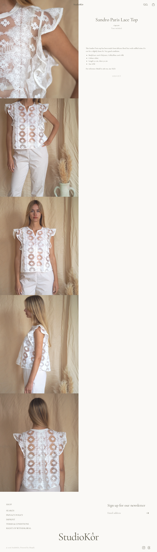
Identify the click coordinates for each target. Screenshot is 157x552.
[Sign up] (147, 513)
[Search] (144, 4)
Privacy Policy (14, 515)
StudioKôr (15, 547)
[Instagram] (144, 548)
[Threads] (149, 548)
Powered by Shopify (27, 547)
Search (10, 510)
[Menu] (3, 4)
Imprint (10, 519)
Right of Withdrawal (18, 528)
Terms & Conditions (17, 524)
